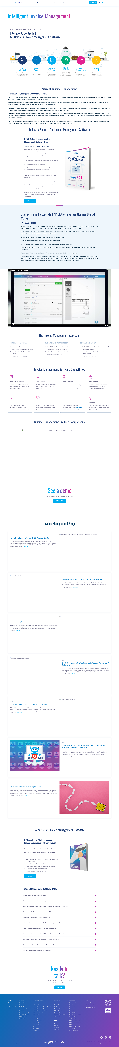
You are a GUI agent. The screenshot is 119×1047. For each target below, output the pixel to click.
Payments (21, 1010)
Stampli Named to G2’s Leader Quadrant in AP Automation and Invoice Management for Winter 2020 (83, 746)
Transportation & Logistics (60, 1014)
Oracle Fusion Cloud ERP (38, 1012)
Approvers (56, 1029)
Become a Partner (73, 1002)
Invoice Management (73, 1030)
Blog (70, 1008)
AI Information (72, 1018)
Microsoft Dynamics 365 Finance (40, 1008)
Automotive (56, 1002)
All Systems (35, 1030)
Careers (9, 1004)
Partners (74, 2)
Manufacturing (57, 1008)
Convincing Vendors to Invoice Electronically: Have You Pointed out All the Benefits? (85, 664)
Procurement (22, 1004)
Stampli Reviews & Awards (75, 1014)
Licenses (109, 1041)
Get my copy (30, 201)
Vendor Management (23, 1006)
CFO (55, 1023)
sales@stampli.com (89, 1002)
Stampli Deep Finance (24, 1014)
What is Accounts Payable (75, 1020)
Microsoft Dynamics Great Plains (40, 1010)
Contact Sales (22, 1018)
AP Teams (56, 1027)
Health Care (57, 1006)
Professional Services (58, 1012)
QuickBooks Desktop (37, 1022)
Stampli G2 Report (73, 1012)
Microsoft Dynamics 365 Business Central (42, 1006)
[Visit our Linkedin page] (106, 1037)
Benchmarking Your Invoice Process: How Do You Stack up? (30, 704)
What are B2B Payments (74, 1024)
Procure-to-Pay (22, 1002)
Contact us (93, 2)
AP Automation (72, 1028)
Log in (100, 2)
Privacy (104, 1041)
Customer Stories (73, 1016)
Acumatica (35, 1002)
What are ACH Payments (74, 1026)
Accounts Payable (23, 1008)
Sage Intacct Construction (38, 1020)
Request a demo (59, 501)
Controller (56, 1025)
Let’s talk (59, 987)
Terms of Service (97, 1041)
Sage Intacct (35, 1018)
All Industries (57, 1016)
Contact (9, 1008)
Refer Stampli (72, 1004)
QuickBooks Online (37, 1024)
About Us (10, 1002)
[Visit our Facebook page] (101, 1037)
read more (26, 546)
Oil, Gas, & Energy (58, 1010)
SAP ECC (34, 1026)
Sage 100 (34, 1016)
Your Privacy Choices (106, 1043)
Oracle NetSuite (36, 1014)
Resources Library (73, 1006)
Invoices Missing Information (19, 622)
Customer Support (12, 1006)
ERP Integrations (23, 1016)
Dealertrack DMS (36, 1004)
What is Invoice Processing (75, 1022)
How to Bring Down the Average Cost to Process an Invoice (29, 538)
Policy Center (89, 1041)
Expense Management (24, 1012)
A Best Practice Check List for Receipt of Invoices (26, 787)
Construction (57, 1004)
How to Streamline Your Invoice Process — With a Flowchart (82, 579)
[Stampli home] (19, 2)
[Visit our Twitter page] (110, 1037)
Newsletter (71, 1010)
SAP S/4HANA (36, 1028)
